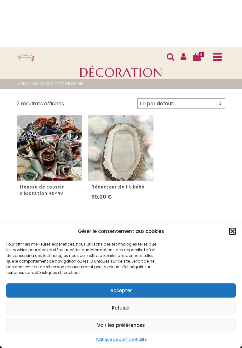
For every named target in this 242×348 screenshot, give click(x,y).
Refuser (121, 307)
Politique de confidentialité (121, 339)
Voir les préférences (121, 325)
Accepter (121, 290)
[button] (232, 231)
